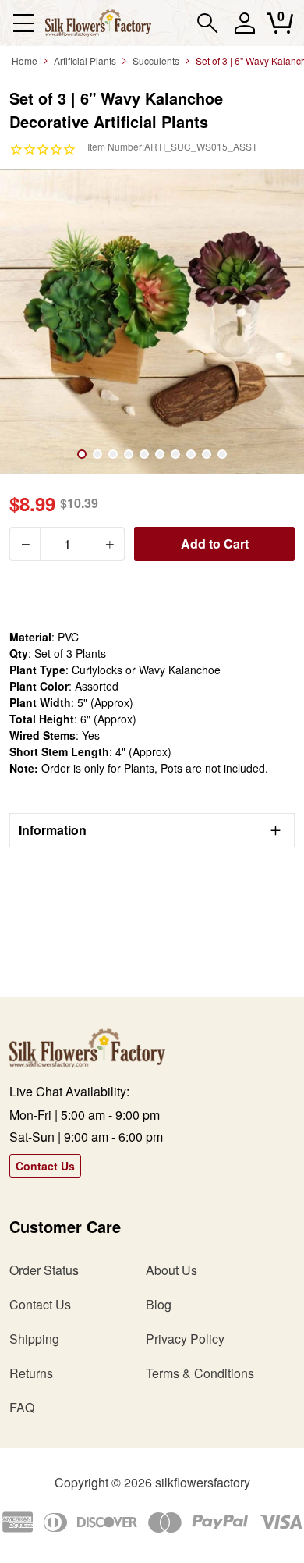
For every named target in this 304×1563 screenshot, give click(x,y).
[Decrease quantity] (25, 544)
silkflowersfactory (202, 1482)
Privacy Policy (185, 1339)
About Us (171, 1270)
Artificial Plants (85, 60)
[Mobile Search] (207, 23)
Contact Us (45, 1165)
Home (24, 60)
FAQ (21, 1407)
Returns (31, 1373)
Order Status (44, 1270)
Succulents (156, 60)
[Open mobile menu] (23, 23)
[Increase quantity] (109, 544)
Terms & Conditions (200, 1373)
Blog (158, 1304)
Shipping (34, 1339)
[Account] (244, 30)
